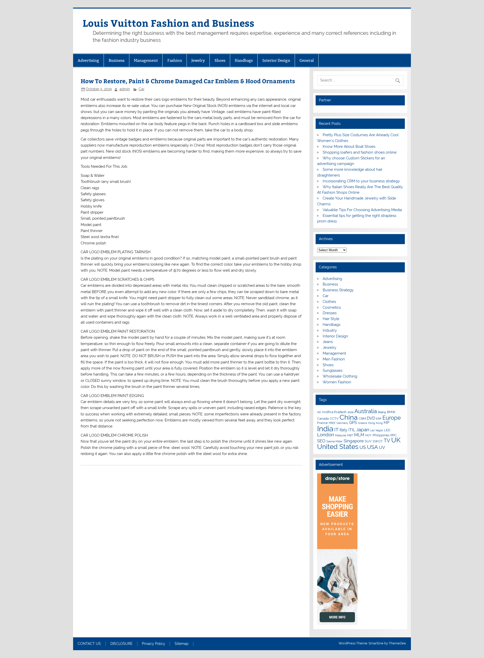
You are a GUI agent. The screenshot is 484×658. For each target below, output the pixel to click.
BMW (391, 412)
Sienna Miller (334, 441)
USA (372, 447)
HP (386, 422)
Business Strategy (338, 290)
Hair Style (331, 319)
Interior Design (276, 60)
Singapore (354, 440)
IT (336, 429)
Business (117, 60)
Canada (323, 418)
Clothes (329, 301)
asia (350, 412)
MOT (368, 435)
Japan (362, 429)
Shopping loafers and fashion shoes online (360, 152)
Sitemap (182, 644)
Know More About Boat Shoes (349, 146)
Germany (342, 422)
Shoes (220, 60)
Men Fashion (334, 359)
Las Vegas (376, 430)
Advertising (88, 60)
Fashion (174, 60)
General (306, 60)
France (322, 423)
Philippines (381, 435)
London (325, 434)
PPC (393, 435)
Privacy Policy (153, 644)
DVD (371, 418)
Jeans (328, 341)
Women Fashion (337, 382)
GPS (353, 422)
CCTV (334, 418)
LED (387, 430)
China (349, 417)
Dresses (330, 313)
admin (124, 89)
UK (396, 440)
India (325, 428)
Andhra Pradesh (334, 412)
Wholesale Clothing (340, 376)
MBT (350, 435)
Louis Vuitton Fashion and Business (168, 22)
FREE (332, 422)
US (362, 447)
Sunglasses (332, 370)
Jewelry (198, 60)
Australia (365, 411)
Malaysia (340, 435)
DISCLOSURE (121, 644)
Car (141, 89)
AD (319, 412)
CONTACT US (89, 644)
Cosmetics (332, 307)
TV (387, 441)
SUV (368, 441)
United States (337, 446)
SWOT (378, 441)
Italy (343, 429)
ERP (378, 418)
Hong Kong (375, 422)
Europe (391, 417)
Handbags (244, 60)
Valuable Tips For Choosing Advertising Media (362, 210)
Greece (362, 422)
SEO (321, 440)
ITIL (351, 429)
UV (382, 447)
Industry (330, 330)
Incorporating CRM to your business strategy (361, 181)
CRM (362, 418)
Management (146, 60)
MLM (359, 434)
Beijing (382, 412)
